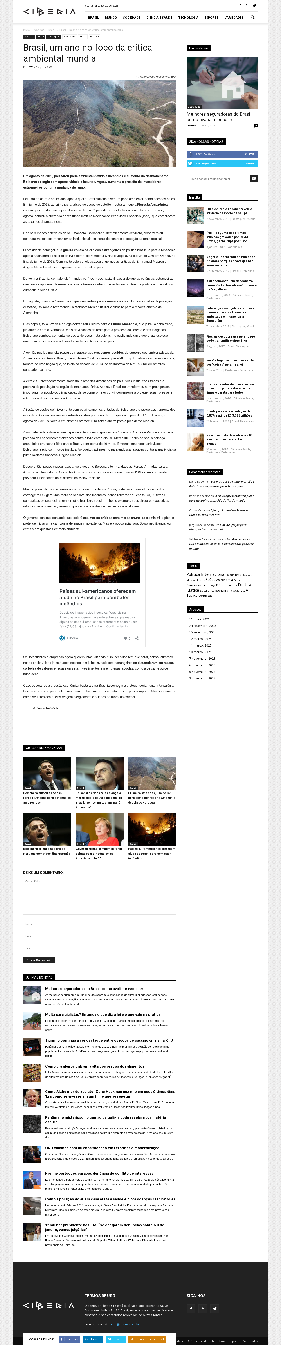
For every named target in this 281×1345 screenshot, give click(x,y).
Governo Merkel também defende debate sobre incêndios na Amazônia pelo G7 (99, 853)
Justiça (193, 590)
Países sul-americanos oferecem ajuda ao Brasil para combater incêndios (151, 853)
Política (94, 36)
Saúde (210, 579)
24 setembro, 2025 (202, 626)
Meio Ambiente (196, 579)
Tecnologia (188, 17)
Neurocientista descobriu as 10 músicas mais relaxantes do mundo (229, 439)
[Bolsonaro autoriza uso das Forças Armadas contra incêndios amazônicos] (47, 789)
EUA (244, 590)
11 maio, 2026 (199, 619)
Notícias (29, 36)
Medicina (247, 575)
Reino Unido (223, 585)
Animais (238, 579)
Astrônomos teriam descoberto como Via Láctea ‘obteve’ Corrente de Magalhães (231, 285)
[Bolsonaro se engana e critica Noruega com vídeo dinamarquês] (47, 845)
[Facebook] (240, 6)
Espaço (192, 595)
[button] (252, 17)
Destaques (54, 36)
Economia (221, 590)
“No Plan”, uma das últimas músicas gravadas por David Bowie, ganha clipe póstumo (227, 237)
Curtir (250, 154)
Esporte (211, 17)
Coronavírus (195, 585)
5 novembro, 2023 (202, 672)
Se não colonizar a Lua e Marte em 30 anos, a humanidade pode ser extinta (221, 543)
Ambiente (70, 36)
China (234, 585)
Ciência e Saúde (159, 17)
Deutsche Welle (47, 708)
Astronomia (224, 580)
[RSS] (247, 6)
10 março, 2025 (200, 652)
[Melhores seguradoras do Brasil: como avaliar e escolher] (222, 83)
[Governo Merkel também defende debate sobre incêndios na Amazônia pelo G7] (100, 845)
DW (31, 67)
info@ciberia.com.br (125, 1324)
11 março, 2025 (200, 645)
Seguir (250, 163)
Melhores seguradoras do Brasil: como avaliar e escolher (219, 116)
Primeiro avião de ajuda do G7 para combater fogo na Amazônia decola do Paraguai (151, 797)
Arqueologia (209, 585)
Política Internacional (206, 574)
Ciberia (191, 125)
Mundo (111, 17)
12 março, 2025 (200, 639)
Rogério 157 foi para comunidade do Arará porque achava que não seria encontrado (230, 261)
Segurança (207, 590)
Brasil (93, 17)
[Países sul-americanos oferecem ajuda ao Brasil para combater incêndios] (152, 845)
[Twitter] (254, 6)
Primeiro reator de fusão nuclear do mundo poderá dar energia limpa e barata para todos (230, 388)
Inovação (234, 590)
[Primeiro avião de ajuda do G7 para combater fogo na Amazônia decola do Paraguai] (152, 789)
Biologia (230, 574)
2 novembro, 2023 (202, 678)
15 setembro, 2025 (202, 632)
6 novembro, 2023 (202, 665)
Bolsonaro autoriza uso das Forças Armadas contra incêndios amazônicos (47, 797)
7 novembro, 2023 (202, 658)
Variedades (234, 17)
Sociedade (131, 17)
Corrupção (205, 595)
